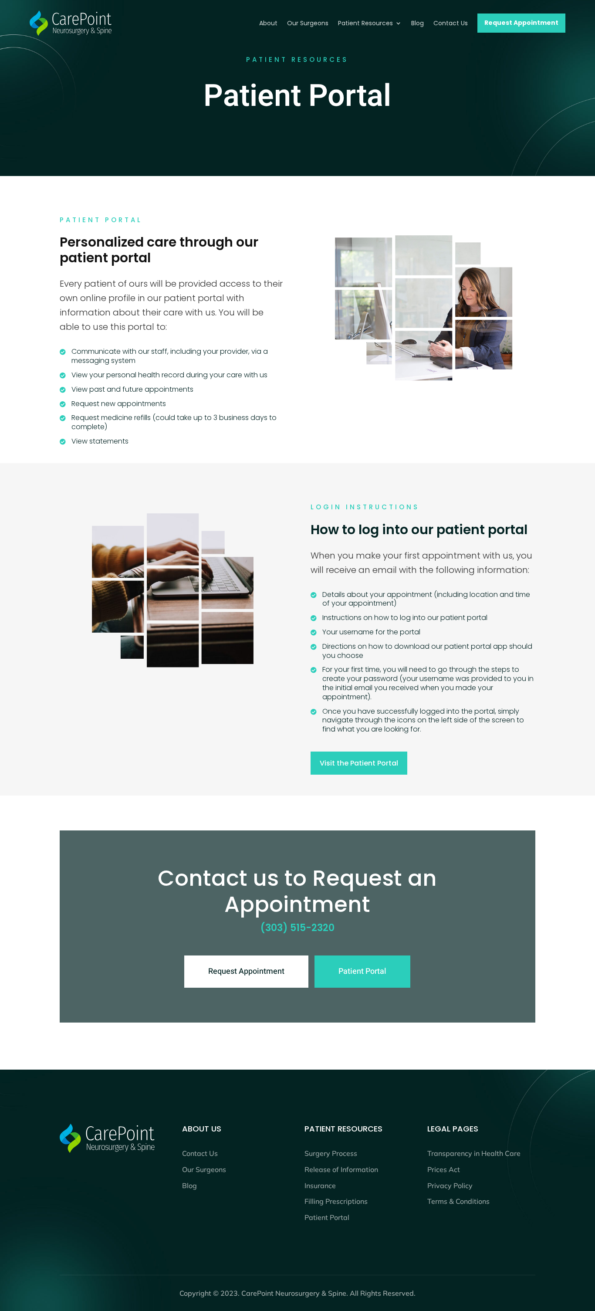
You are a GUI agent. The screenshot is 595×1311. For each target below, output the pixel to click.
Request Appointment (246, 971)
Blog (189, 1185)
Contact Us (200, 1153)
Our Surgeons (204, 1169)
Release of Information (341, 1169)
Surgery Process (330, 1153)
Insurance (320, 1185)
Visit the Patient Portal (359, 763)
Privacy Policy (450, 1185)
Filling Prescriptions (336, 1201)
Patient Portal (362, 971)
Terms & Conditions (458, 1201)
